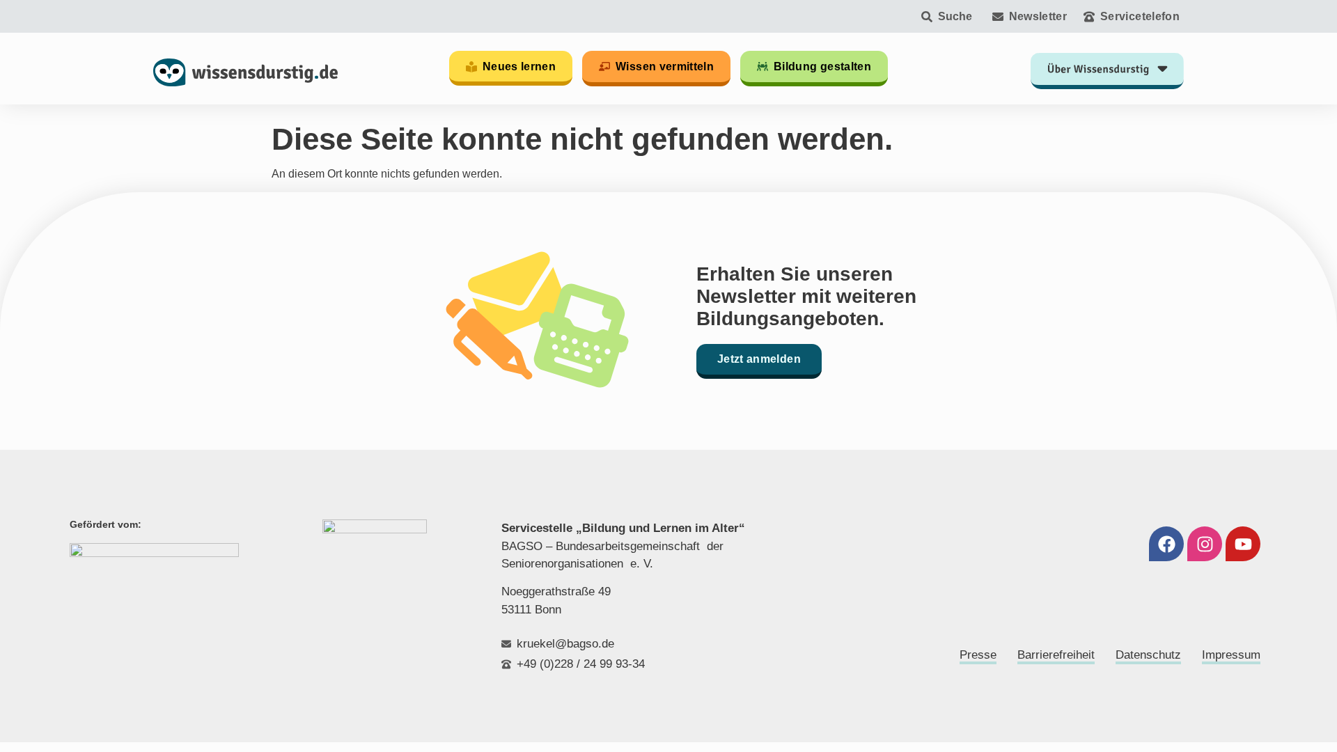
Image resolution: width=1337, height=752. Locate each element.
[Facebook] (1166, 543)
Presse (978, 654)
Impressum (1231, 654)
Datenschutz (1148, 654)
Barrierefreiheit (1056, 654)
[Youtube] (1243, 543)
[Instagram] (1204, 543)
